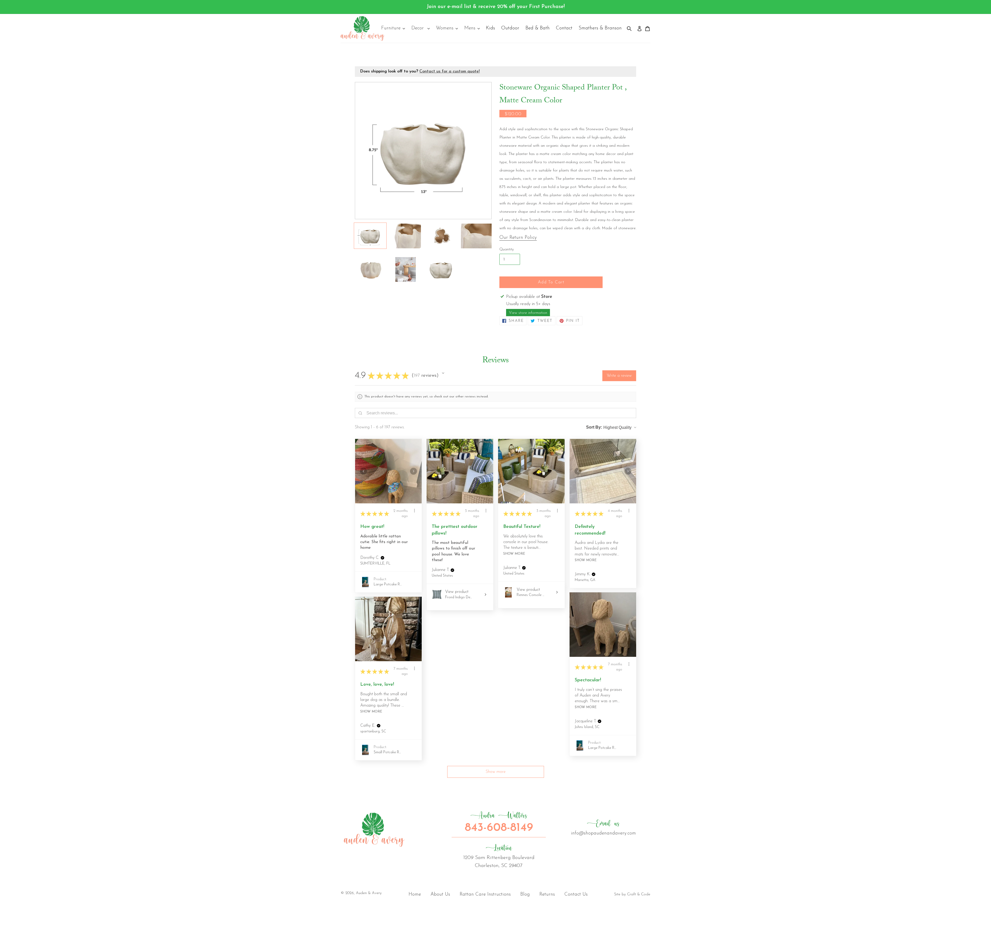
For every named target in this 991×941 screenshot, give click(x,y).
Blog (525, 894)
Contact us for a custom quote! (449, 71)
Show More (514, 553)
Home (415, 894)
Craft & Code (638, 894)
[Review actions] (414, 510)
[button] (443, 373)
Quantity (506, 249)
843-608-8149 (499, 822)
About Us (440, 894)
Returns (547, 894)
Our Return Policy (518, 237)
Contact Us (576, 894)
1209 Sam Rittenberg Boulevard (498, 856)
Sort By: (594, 427)
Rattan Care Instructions (485, 894)
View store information (528, 313)
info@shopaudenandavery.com (603, 827)
